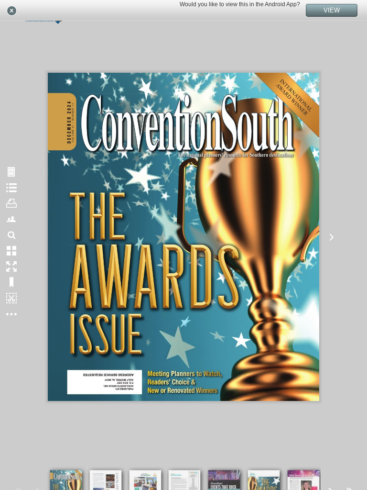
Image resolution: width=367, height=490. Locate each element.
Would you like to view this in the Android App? (240, 4)
